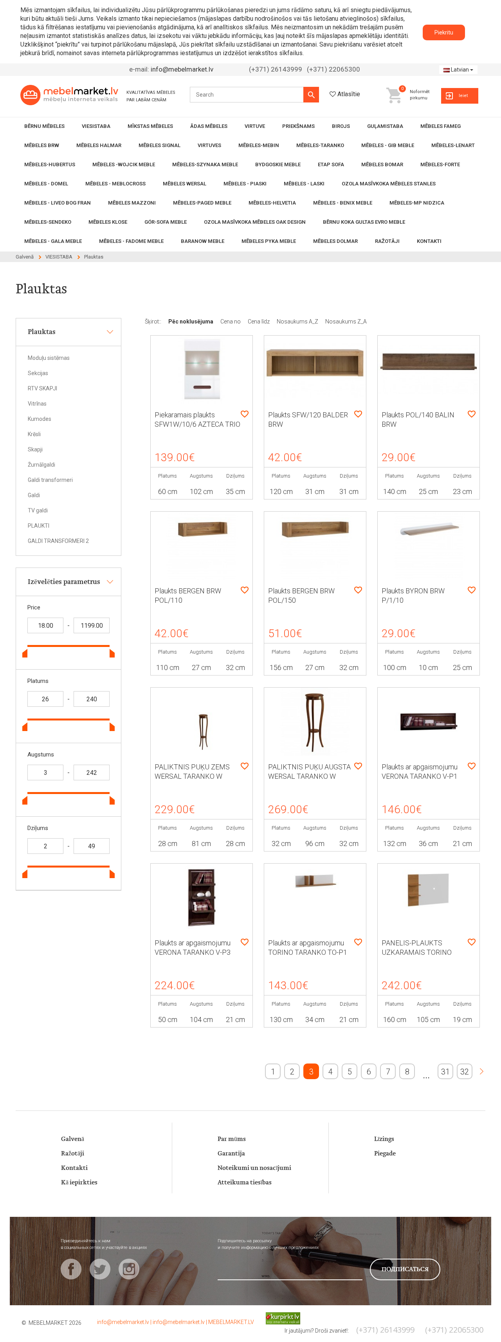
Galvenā (25, 256)
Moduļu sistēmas (49, 358)
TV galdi (38, 510)
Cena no (231, 321)
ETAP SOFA (331, 164)
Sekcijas (38, 373)
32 (464, 1071)
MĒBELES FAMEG (440, 126)
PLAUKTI (38, 526)
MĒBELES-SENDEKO (47, 222)
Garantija (231, 1153)
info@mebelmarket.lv (182, 69)
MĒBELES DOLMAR (335, 241)
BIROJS (341, 126)
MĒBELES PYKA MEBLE (268, 241)
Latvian (460, 69)
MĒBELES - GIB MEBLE (387, 145)
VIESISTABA (96, 126)
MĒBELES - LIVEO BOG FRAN (57, 203)
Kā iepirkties (79, 1182)
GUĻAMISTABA (385, 126)
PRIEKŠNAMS (298, 126)
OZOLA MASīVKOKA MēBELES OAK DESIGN (255, 222)
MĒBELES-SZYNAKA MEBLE (205, 164)
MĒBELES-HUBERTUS (49, 164)
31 (445, 1071)
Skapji (35, 449)
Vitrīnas (37, 404)
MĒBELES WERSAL (184, 184)
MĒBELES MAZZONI (132, 203)
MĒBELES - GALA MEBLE (53, 241)
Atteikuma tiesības (245, 1182)
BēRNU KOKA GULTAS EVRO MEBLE (364, 222)
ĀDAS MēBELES (208, 126)
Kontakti (74, 1168)
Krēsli (34, 434)
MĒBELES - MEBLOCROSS (115, 184)
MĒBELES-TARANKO (320, 145)
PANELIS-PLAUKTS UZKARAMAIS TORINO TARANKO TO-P (417, 952)
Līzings (384, 1139)
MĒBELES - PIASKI (245, 184)
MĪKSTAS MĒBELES (150, 126)
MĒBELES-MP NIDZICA (416, 203)
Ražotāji (72, 1153)
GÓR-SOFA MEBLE (165, 222)
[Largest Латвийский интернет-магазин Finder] (277, 1318)
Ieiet (463, 95)
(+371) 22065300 (333, 69)
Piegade (385, 1153)
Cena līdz (259, 321)
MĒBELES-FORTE (440, 164)
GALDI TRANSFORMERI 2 (58, 541)
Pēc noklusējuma (191, 321)
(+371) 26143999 (275, 69)
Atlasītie (348, 94)
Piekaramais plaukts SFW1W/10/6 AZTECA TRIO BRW (197, 424)
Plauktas (93, 256)
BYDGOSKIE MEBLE (278, 164)
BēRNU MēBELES (44, 126)
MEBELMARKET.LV (231, 1322)
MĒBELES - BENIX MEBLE (342, 203)
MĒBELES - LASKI (304, 184)
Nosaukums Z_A (346, 321)
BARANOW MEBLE (202, 241)
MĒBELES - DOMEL (46, 184)
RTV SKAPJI (42, 388)
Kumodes (39, 419)
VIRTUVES (209, 145)
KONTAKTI (429, 241)
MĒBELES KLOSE (107, 222)
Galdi (34, 495)
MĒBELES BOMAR (382, 164)
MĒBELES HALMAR (98, 145)
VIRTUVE (255, 126)
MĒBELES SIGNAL (159, 145)
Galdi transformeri (50, 480)
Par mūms (232, 1139)
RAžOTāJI (387, 241)
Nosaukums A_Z (298, 321)
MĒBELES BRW (41, 145)
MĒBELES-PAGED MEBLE (202, 203)
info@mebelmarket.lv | (125, 1322)
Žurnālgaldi (41, 465)
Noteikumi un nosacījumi (254, 1168)
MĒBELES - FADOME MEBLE (131, 241)
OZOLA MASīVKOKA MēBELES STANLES (389, 184)
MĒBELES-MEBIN (258, 145)
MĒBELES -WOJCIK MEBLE (123, 164)
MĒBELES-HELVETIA (272, 203)
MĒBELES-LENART (453, 145)
